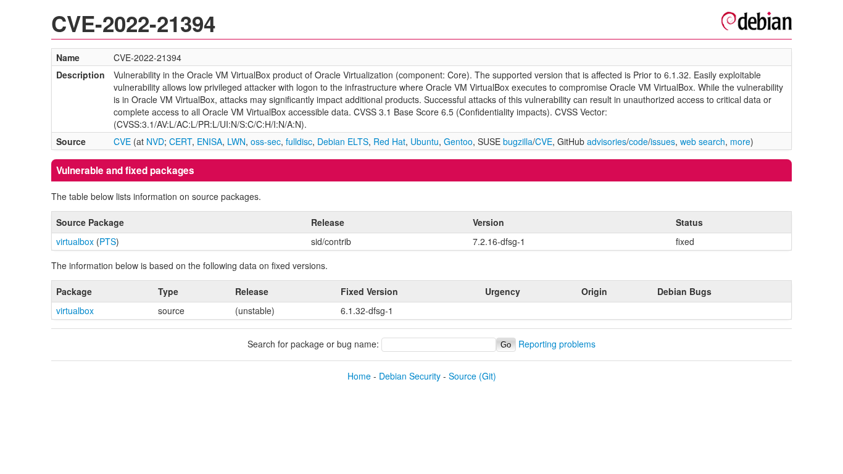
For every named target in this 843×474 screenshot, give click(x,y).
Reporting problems (557, 344)
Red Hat (389, 141)
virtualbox (75, 241)
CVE (122, 141)
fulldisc (299, 141)
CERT (180, 141)
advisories (606, 141)
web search (702, 141)
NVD (155, 141)
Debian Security (410, 376)
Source (462, 376)
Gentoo (458, 141)
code (638, 141)
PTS (107, 241)
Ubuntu (424, 141)
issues (662, 141)
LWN (236, 141)
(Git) (487, 376)
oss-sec (266, 141)
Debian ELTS (342, 141)
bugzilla (518, 141)
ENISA (209, 141)
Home (359, 376)
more (740, 141)
